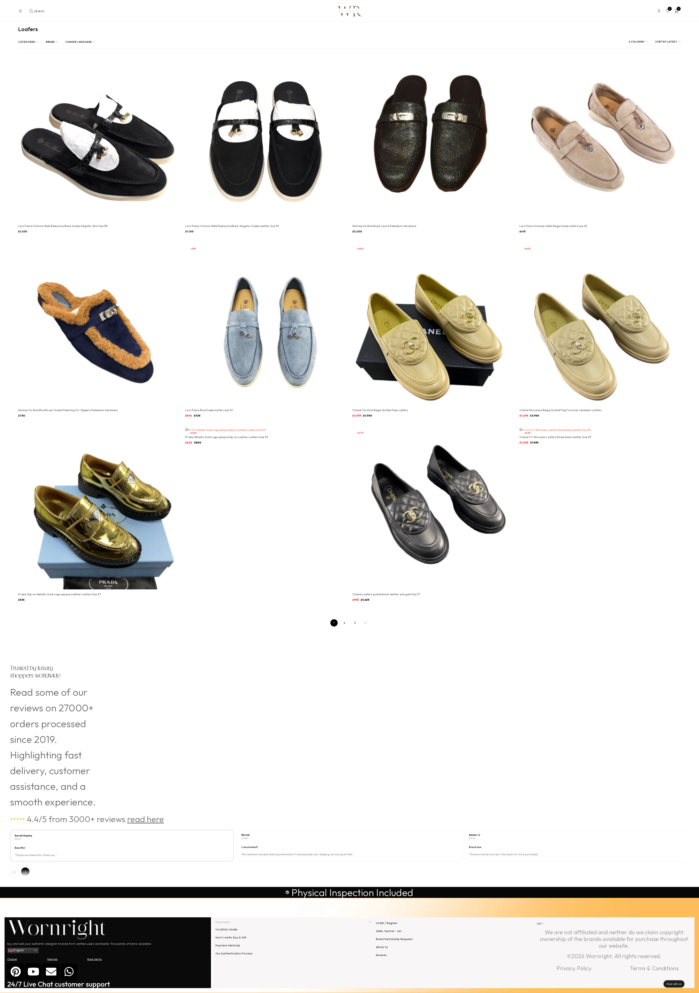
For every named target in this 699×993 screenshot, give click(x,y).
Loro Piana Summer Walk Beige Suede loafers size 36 (553, 226)
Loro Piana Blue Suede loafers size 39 (209, 410)
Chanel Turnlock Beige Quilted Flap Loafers (380, 410)
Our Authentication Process (234, 953)
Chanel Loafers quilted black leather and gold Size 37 (386, 594)
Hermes (52, 959)
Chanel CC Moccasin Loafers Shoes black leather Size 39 (555, 437)
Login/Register (658, 11)
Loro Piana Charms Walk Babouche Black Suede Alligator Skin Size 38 (62, 226)
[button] (293, 922)
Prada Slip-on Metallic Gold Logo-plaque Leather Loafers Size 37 (59, 594)
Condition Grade (227, 929)
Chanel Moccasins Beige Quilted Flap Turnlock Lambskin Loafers (561, 410)
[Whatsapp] (69, 971)
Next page (365, 623)
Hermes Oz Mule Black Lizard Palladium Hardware (384, 226)
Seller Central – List (389, 931)
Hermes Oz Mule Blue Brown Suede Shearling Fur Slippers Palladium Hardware (68, 410)
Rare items (94, 959)
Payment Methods (228, 945)
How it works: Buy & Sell (231, 937)
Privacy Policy (574, 968)
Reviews (381, 955)
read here (145, 819)
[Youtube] (33, 971)
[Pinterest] (15, 971)
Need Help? (223, 922)
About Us (382, 947)
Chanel (12, 959)
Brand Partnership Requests (394, 939)
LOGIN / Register (387, 923)
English (18, 950)
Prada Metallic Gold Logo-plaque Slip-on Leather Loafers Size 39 (226, 437)
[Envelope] (51, 971)
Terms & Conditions (654, 968)
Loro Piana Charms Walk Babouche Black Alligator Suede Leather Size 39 (232, 226)
